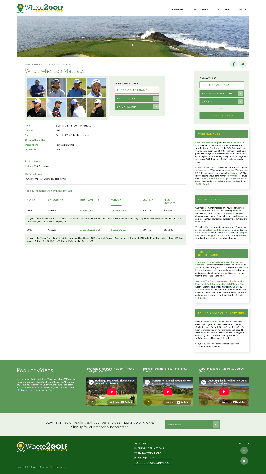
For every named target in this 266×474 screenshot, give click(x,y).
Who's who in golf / (38, 64)
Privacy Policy (144, 457)
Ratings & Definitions (149, 448)
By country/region (217, 93)
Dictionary (223, 9)
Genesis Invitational (90, 229)
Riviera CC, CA (118, 229)
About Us (140, 443)
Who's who (201, 9)
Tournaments (176, 9)
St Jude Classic (87, 210)
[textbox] (126, 98)
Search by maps (221, 115)
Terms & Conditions (147, 453)
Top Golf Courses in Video (151, 462)
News (242, 9)
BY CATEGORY (127, 106)
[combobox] (137, 98)
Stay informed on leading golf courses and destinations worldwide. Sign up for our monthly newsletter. (100, 424)
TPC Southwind (119, 210)
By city (207, 101)
